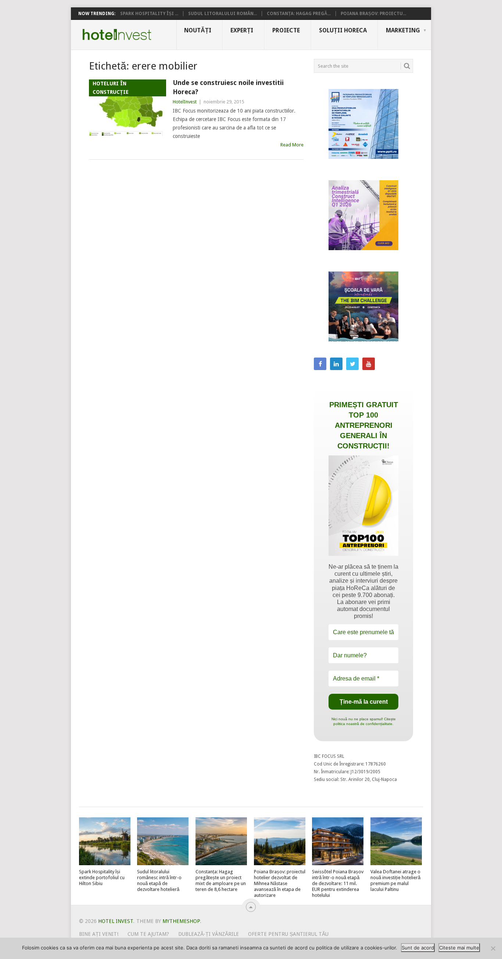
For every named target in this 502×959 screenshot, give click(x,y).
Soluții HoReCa (343, 30)
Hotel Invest (116, 34)
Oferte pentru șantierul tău (288, 934)
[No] (492, 948)
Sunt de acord (418, 948)
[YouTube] (368, 364)
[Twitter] (352, 364)
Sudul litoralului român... (222, 13)
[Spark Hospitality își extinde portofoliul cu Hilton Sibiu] (104, 841)
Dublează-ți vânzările (208, 934)
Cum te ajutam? (148, 934)
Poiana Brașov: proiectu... (373, 13)
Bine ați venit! (98, 934)
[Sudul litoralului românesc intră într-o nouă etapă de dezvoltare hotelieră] (163, 841)
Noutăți (197, 30)
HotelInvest (185, 101)
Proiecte (286, 30)
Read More (292, 145)
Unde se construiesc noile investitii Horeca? (228, 87)
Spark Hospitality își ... (149, 13)
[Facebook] (320, 364)
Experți (241, 30)
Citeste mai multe (459, 948)
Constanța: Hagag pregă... (299, 13)
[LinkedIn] (336, 364)
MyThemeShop (181, 921)
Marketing (403, 30)
